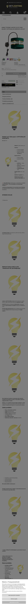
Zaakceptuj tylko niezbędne (14, 595)
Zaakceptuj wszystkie (14, 602)
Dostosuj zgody (14, 598)
